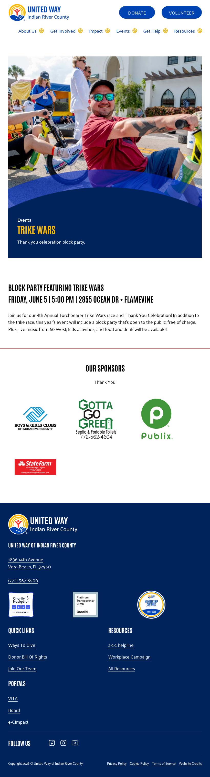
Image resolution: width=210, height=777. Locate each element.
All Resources (121, 668)
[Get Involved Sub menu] (80, 30)
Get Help (152, 31)
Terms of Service (164, 763)
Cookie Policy (139, 763)
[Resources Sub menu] (199, 30)
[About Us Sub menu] (41, 30)
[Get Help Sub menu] (165, 30)
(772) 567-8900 (23, 580)
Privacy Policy (117, 763)
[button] (21, 604)
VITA (13, 698)
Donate (137, 12)
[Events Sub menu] (134, 30)
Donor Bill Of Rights (27, 656)
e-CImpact (18, 721)
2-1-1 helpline (121, 645)
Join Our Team (22, 668)
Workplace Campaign (129, 656)
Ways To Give (21, 645)
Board (14, 710)
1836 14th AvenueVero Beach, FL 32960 (29, 563)
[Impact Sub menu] (107, 30)
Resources (184, 31)
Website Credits (190, 763)
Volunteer (181, 12)
